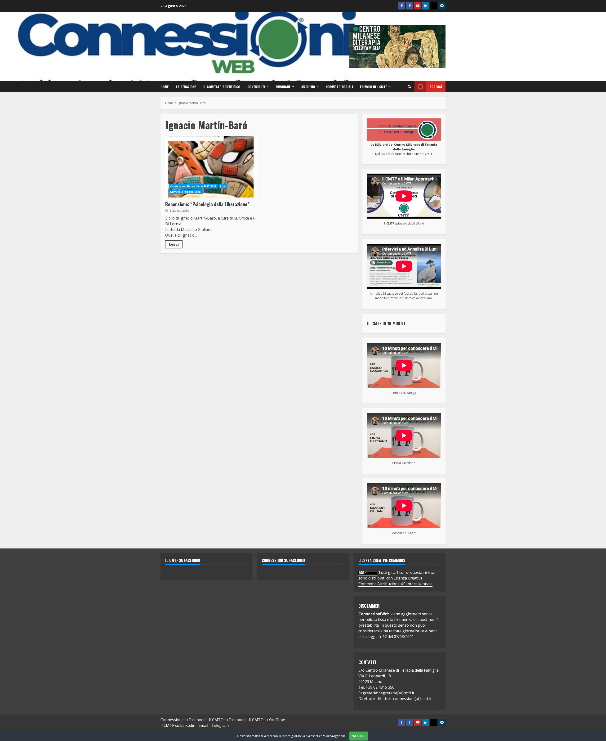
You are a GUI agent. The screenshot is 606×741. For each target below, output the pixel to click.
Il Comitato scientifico (221, 86)
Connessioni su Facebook (283, 560)
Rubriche (283, 86)
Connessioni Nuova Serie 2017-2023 (193, 186)
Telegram (220, 725)
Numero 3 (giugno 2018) (185, 191)
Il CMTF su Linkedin (177, 725)
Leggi (174, 244)
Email (203, 725)
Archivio (308, 86)
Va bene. (358, 736)
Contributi (256, 86)
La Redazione (186, 86)
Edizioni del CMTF (373, 86)
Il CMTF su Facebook (182, 560)
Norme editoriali (339, 86)
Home (164, 86)
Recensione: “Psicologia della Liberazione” (211, 167)
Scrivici (436, 86)
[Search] (409, 86)
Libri (223, 186)
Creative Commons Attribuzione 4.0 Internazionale (395, 580)
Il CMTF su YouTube (267, 719)
